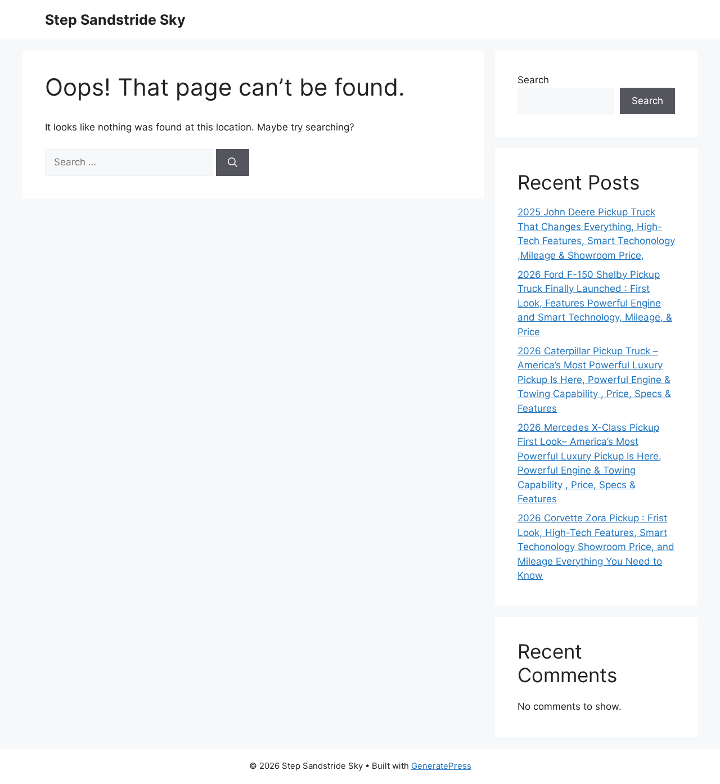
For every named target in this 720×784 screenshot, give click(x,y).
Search (533, 79)
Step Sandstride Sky (115, 19)
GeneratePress (441, 765)
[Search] (232, 162)
